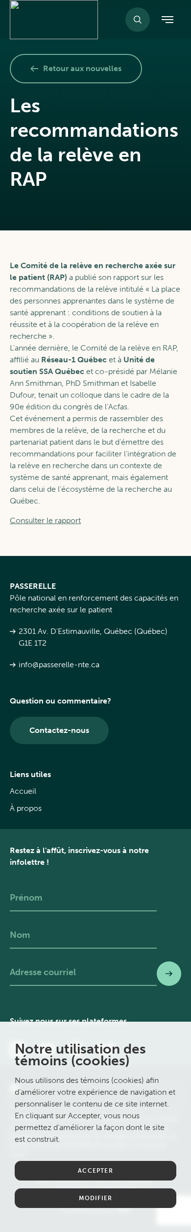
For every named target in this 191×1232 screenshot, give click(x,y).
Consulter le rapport (45, 520)
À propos (26, 808)
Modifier (96, 1198)
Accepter (95, 1170)
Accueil (23, 791)
